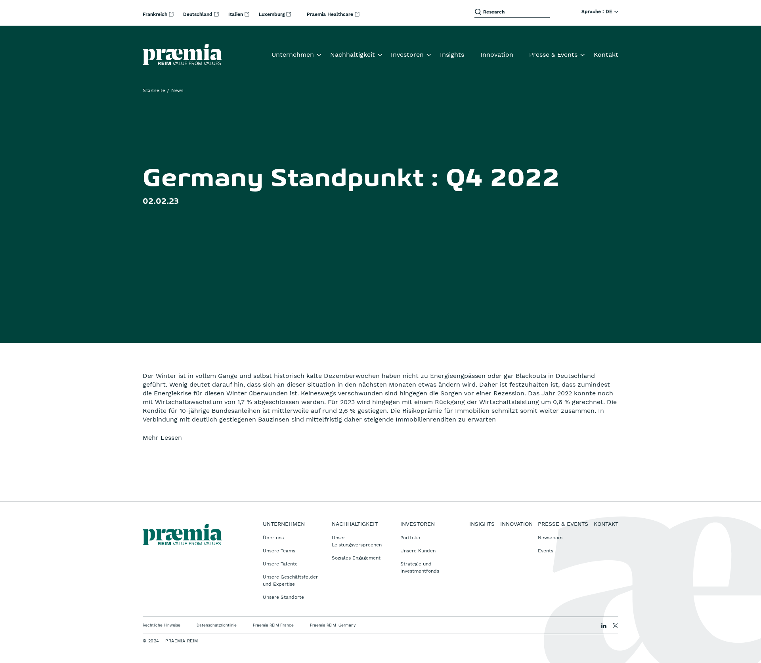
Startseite (154, 90)
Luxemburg (272, 14)
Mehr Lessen (162, 437)
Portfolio (410, 537)
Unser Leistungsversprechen (357, 541)
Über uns (273, 537)
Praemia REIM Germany (333, 625)
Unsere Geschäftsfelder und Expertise (290, 580)
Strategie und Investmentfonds (419, 567)
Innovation (496, 54)
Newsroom (550, 537)
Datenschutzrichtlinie (217, 625)
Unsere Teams (279, 551)
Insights (452, 54)
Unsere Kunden (418, 551)
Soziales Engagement (356, 558)
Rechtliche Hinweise (161, 625)
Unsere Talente (280, 564)
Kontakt (606, 54)
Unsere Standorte (283, 597)
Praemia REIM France (273, 625)
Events (545, 551)
